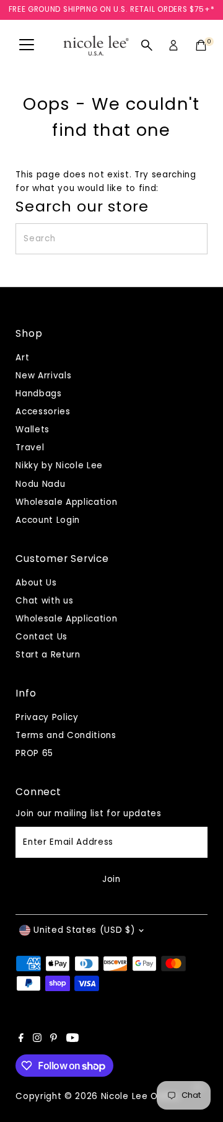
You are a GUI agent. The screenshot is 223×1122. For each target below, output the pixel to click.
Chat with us (44, 601)
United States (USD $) (84, 930)
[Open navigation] (26, 45)
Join (111, 879)
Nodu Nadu (40, 484)
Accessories (42, 411)
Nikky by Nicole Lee (59, 465)
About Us (35, 583)
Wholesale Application (66, 502)
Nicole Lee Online (140, 1096)
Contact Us (41, 637)
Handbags (38, 393)
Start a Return (48, 655)
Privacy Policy (47, 717)
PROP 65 (34, 753)
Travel (29, 447)
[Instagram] (37, 1039)
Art (22, 357)
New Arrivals (43, 375)
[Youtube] (72, 1039)
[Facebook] (21, 1039)
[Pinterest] (53, 1039)
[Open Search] (146, 45)
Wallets (32, 429)
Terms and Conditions (65, 735)
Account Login (47, 520)
